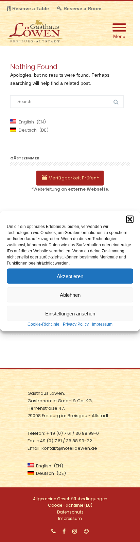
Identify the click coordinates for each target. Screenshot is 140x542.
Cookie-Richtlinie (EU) (70, 505)
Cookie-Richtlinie (43, 324)
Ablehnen (70, 294)
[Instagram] (75, 531)
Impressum (102, 324)
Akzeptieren (70, 276)
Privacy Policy (76, 324)
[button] (129, 219)
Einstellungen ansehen (70, 313)
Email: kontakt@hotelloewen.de (62, 448)
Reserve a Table (30, 8)
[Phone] (53, 531)
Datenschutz (70, 512)
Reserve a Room (82, 8)
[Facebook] (64, 531)
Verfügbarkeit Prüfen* (73, 178)
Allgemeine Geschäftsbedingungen (70, 499)
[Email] (86, 531)
